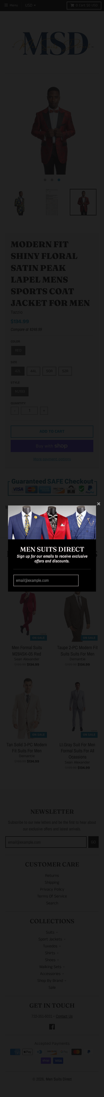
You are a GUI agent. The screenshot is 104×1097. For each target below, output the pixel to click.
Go (85, 581)
